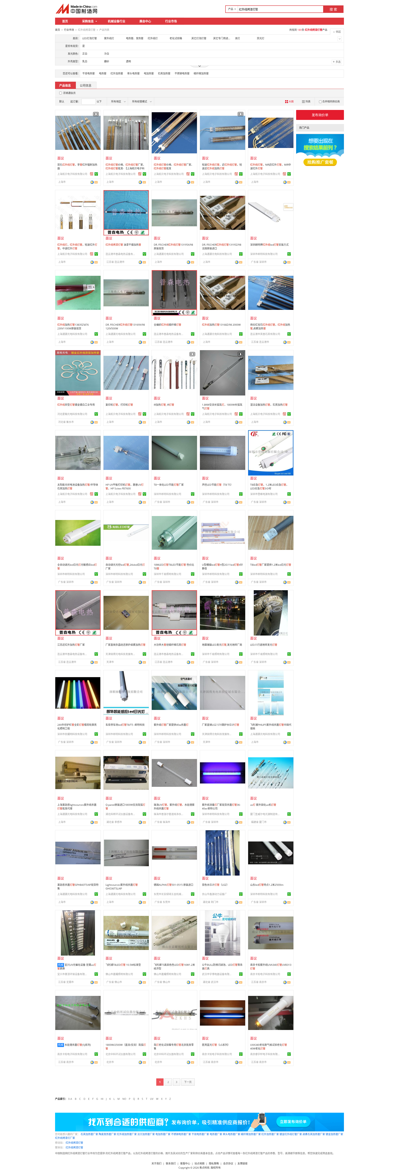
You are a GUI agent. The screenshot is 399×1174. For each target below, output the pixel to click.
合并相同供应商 (331, 101)
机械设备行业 (116, 21)
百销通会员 (69, 93)
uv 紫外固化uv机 (263, 805)
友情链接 (243, 1163)
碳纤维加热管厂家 (251, 1134)
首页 (65, 21)
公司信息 (85, 85)
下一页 (188, 1082)
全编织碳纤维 (167, 324)
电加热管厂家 (162, 1134)
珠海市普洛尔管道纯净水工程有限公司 (169, 814)
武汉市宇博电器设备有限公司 (217, 974)
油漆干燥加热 (123, 244)
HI (102, 1099)
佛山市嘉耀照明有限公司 (119, 974)
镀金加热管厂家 (334, 1134)
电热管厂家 (216, 1134)
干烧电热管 (88, 73)
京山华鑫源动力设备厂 (214, 894)
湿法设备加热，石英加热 (269, 405)
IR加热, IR (164, 405)
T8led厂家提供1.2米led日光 (270, 565)
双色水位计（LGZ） (215, 885)
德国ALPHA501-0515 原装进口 (173, 885)
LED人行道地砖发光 (263, 645)
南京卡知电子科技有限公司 (265, 974)
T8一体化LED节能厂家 (169, 485)
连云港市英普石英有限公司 (265, 334)
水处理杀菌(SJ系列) (78, 1045)
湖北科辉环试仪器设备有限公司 (121, 814)
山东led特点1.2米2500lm (266, 885)
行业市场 (171, 21)
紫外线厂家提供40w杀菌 (171, 725)
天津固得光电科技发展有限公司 (121, 654)
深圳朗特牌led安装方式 (269, 244)
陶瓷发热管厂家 (107, 1134)
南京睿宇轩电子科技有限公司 (265, 1054)
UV (151, 1099)
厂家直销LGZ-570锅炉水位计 (220, 725)
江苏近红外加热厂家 (71, 645)
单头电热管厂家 (231, 1134)
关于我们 (156, 1163)
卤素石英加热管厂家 (314, 1134)
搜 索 (333, 9)
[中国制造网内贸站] (77, 8)
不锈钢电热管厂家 (181, 1134)
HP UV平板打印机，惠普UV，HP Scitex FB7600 (125, 486)
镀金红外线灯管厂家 (291, 1134)
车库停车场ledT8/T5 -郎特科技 (125, 725)
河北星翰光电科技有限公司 (72, 414)
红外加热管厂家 (270, 1134)
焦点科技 (204, 1167)
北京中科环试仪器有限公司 (120, 1054)
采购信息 (88, 21)
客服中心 (185, 1163)
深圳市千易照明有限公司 (167, 574)
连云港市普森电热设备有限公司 (121, 254)
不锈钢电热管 (182, 73)
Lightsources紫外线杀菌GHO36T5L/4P (122, 886)
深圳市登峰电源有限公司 (264, 494)
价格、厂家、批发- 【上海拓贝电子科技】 (125, 168)
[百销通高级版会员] (91, 174)
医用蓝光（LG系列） (216, 1045)
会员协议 (228, 1163)
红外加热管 (117, 73)
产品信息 (65, 85)
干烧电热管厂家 (200, 1134)
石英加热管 (164, 73)
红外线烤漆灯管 (74, 1142)
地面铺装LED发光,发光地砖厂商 (222, 645)
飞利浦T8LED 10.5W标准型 (123, 965)
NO (124, 1099)
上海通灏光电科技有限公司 (169, 254)
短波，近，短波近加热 (222, 166)
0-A (70, 1099)
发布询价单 (320, 115)
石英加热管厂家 (89, 1134)
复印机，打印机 (119, 405)
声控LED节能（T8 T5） (217, 485)
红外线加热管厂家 (127, 1134)
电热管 (102, 73)
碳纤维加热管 (201, 73)
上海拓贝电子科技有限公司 (72, 174)
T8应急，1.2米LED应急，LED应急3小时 (269, 486)
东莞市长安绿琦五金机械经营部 (169, 894)
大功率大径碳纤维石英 (170, 645)
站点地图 (199, 1163)
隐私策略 (214, 1163)
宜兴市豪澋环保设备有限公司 (73, 974)
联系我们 (171, 1163)
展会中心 (145, 21)
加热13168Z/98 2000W (221, 324)
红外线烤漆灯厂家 (65, 1138)
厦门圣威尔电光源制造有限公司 (265, 814)
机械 (60, 965)
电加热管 (149, 73)
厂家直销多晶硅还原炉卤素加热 (125, 645)
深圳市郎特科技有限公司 (264, 254)
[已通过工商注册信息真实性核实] (96, 174)
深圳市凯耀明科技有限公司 (72, 734)
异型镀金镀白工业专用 (76, 405)
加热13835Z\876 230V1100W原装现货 (73, 326)
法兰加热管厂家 (146, 1134)
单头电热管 (133, 73)
